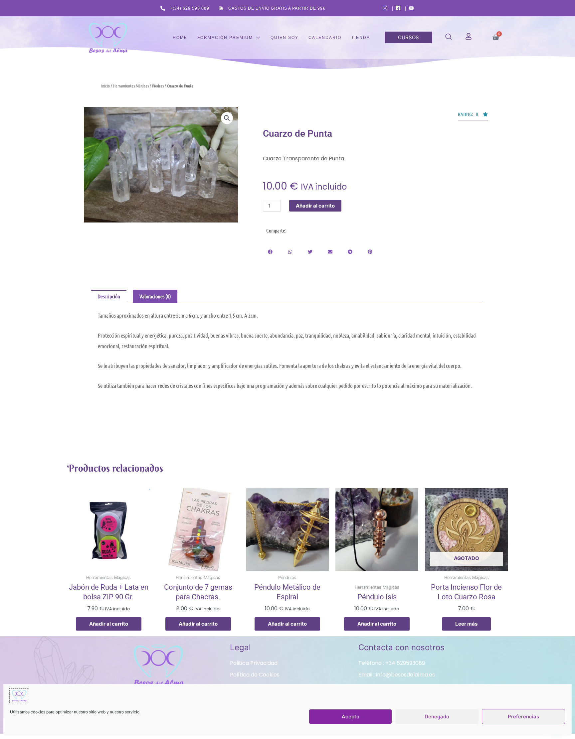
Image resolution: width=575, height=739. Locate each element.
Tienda (360, 37)
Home (180, 37)
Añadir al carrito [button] (108, 624)
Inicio (105, 85)
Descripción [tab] (108, 296)
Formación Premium (225, 37)
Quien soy (284, 37)
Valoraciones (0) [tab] (155, 296)
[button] (448, 37)
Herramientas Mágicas (131, 85)
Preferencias (523, 716)
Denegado (437, 716)
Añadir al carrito (315, 206)
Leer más (466, 624)
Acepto (350, 716)
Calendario (324, 37)
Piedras (158, 85)
